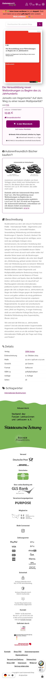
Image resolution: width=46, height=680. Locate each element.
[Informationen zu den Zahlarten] (13, 543)
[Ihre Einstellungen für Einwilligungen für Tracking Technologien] (42, 676)
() (33, 5)
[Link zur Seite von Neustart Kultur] (23, 631)
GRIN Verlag (30, 352)
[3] (28, 208)
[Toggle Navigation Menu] (43, 4)
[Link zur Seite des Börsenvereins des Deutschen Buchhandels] (23, 645)
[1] (24, 208)
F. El (7, 105)
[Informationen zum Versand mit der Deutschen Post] (23, 460)
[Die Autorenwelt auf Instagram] (23, 532)
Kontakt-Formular (25, 619)
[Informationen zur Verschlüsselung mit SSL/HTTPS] (23, 579)
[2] (26, 208)
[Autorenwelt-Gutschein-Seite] (23, 479)
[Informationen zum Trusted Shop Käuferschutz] (23, 600)
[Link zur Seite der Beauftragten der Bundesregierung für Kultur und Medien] (23, 641)
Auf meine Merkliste (23, 129)
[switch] (41, 670)
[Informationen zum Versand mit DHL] (23, 466)
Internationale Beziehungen (15, 393)
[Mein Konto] (27, 4)
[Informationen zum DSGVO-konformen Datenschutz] (23, 589)
